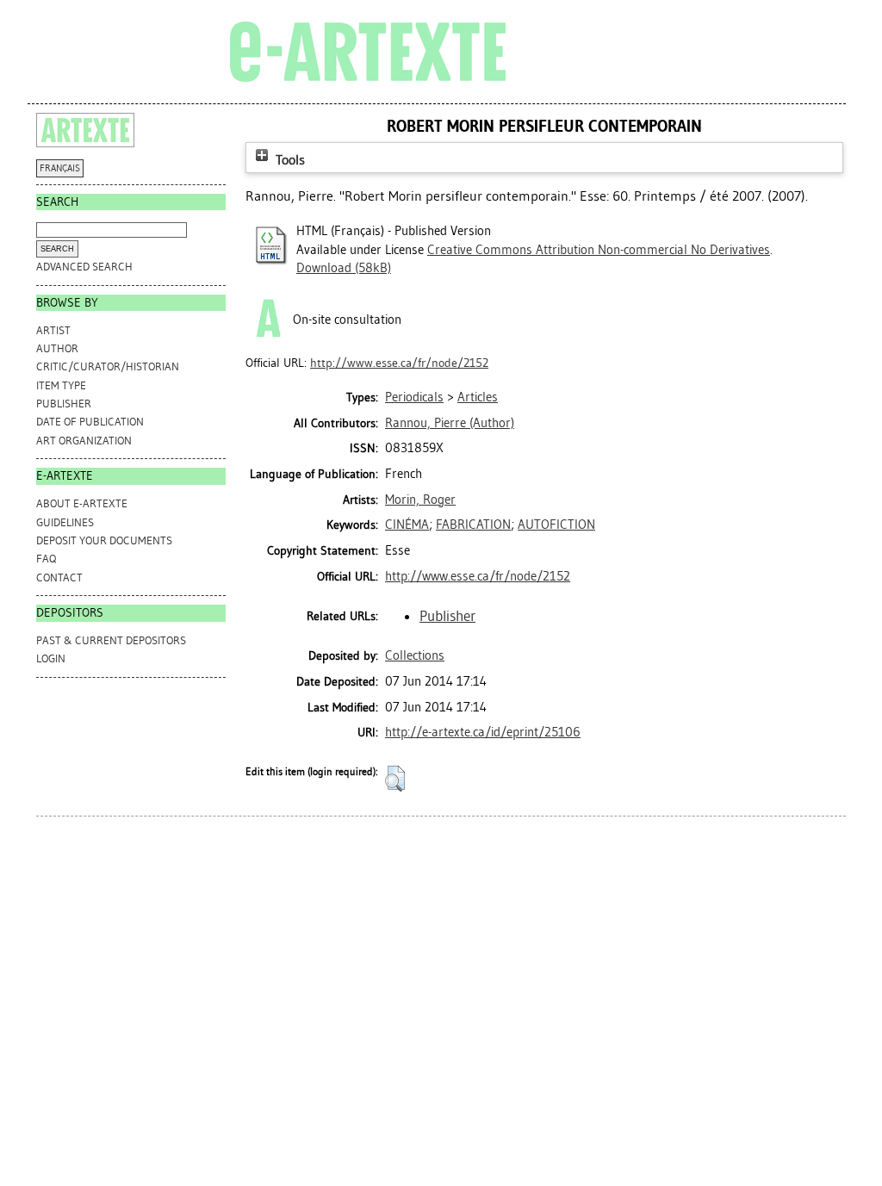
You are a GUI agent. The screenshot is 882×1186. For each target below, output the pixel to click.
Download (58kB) (343, 268)
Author (57, 348)
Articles (477, 397)
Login (50, 658)
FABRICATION (473, 524)
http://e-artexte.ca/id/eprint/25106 (483, 732)
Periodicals (414, 397)
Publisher (63, 403)
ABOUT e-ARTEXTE (81, 503)
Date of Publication (90, 421)
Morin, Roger (420, 499)
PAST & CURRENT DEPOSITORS (111, 640)
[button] (395, 778)
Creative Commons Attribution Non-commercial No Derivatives (598, 250)
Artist (53, 330)
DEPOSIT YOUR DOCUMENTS (104, 540)
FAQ (46, 558)
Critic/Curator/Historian (107, 366)
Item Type (61, 385)
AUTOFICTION (556, 524)
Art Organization (84, 440)
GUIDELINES (65, 522)
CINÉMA (407, 524)
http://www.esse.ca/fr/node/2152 (399, 363)
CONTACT (59, 577)
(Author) (449, 423)
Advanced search (84, 266)
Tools (288, 160)
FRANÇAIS (60, 168)
